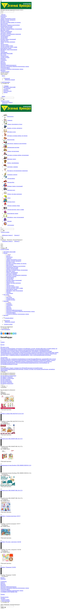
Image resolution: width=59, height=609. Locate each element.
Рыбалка (26, 362)
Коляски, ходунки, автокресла (33, 348)
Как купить (9, 297)
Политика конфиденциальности (8, 586)
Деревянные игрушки (25, 359)
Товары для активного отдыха (19, 348)
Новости (3, 582)
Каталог (8, 255)
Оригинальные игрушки (42, 361)
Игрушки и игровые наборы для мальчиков (15, 351)
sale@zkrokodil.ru (6, 82)
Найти (2, 607)
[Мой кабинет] (1, 233)
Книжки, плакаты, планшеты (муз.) (13, 368)
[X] (7, 333)
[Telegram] (15, 333)
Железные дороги (30, 351)
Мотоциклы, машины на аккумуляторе (21, 349)
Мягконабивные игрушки (11, 364)
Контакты (3, 584)
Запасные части (11, 353)
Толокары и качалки (30, 352)
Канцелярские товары (18, 355)
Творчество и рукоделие (38, 362)
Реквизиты (3, 585)
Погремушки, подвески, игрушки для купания (28, 369)
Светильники (47, 355)
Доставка (3, 598)
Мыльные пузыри (38, 360)
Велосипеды (4, 348)
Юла (6, 370)
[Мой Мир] (5, 333)
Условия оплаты (4, 597)
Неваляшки (8, 369)
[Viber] (9, 333)
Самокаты (9, 348)
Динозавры (33, 359)
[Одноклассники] (3, 333)
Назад (9, 254)
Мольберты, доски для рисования (32, 355)
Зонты (30, 353)
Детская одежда (36, 353)
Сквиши (30, 362)
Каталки (3, 368)
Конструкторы (8, 349)
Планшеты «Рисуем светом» (17, 362)
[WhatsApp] (11, 333)
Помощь (3, 594)
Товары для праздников (36, 349)
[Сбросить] (2, 391)
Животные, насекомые (41, 359)
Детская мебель (39, 352)
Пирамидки (14, 369)
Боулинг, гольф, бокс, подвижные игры (10, 359)
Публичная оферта (5, 589)
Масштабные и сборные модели (12, 360)
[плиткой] (1, 384)
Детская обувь (46, 352)
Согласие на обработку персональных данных (12, 590)
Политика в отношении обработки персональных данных (15, 588)
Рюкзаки (42, 355)
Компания (8, 303)
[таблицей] (3, 384)
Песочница (7, 362)
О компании (4, 581)
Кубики (24, 368)
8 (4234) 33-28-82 (5, 71)
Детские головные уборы (46, 353)
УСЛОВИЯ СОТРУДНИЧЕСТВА (9, 591)
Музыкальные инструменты (27, 360)
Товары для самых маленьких (22, 353)
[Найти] (2, 13)
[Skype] (13, 333)
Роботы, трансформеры (40, 351)
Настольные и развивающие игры (27, 361)
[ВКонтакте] (1, 333)
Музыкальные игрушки (31, 368)
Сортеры (42, 369)
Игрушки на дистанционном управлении (15, 352)
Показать (3, 392)
